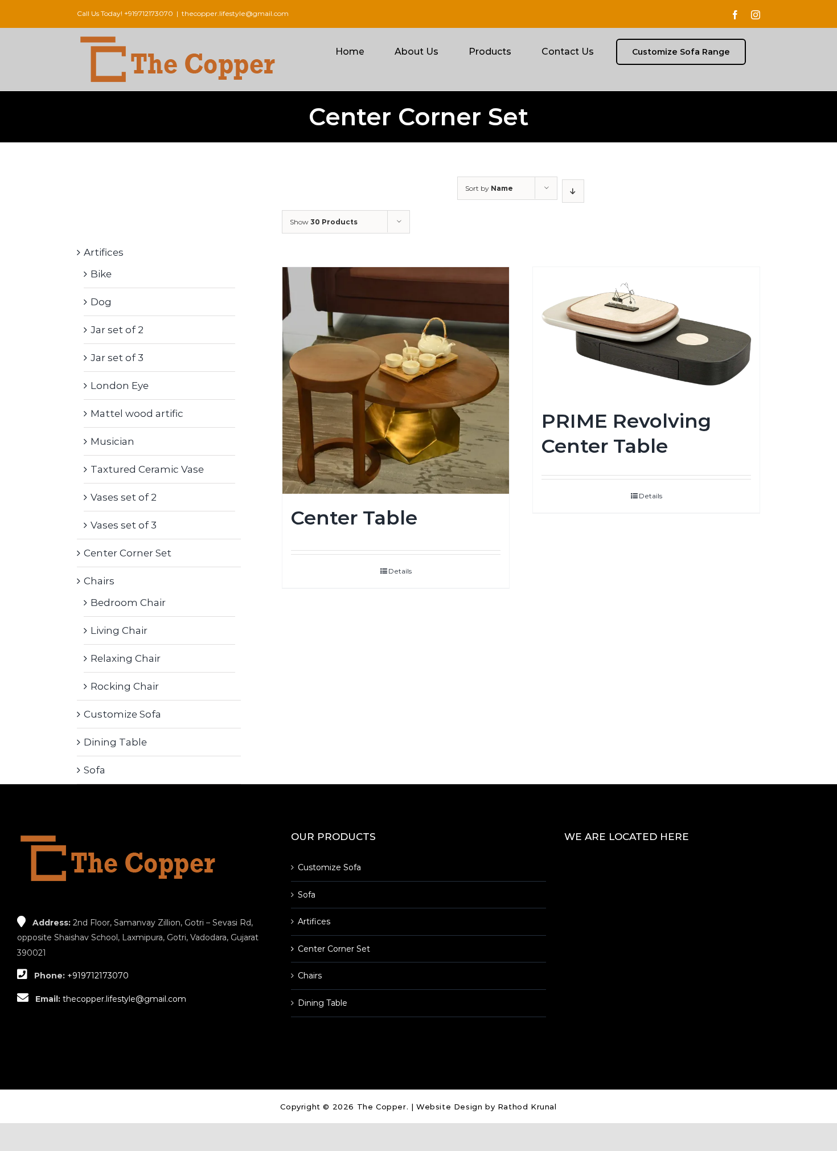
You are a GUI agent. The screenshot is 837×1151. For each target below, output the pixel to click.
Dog (101, 302)
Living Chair (119, 630)
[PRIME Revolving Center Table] (646, 332)
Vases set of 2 (124, 497)
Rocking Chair (125, 686)
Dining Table (115, 742)
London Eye (120, 385)
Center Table (354, 518)
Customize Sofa (122, 714)
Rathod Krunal (527, 1106)
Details (400, 571)
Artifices (104, 252)
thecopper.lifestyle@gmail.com (235, 13)
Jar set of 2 (117, 329)
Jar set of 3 (117, 357)
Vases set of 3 (124, 525)
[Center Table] (395, 380)
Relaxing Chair (126, 658)
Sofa (94, 770)
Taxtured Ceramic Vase (147, 469)
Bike (101, 274)
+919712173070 (148, 13)
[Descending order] (573, 191)
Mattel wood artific (137, 413)
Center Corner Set (127, 553)
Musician (112, 441)
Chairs (99, 581)
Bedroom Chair (128, 602)
